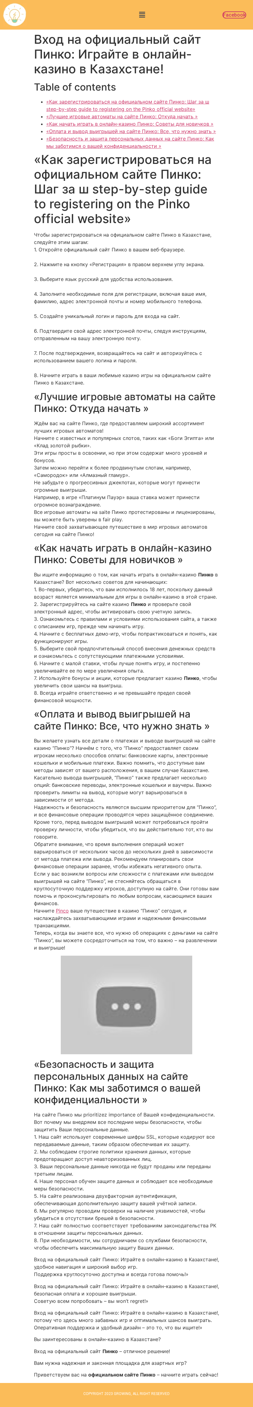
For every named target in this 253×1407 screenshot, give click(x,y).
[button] (142, 14)
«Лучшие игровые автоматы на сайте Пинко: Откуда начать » (122, 116)
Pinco (62, 911)
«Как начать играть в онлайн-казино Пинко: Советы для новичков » (130, 124)
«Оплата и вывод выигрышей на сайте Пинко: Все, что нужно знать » (131, 131)
